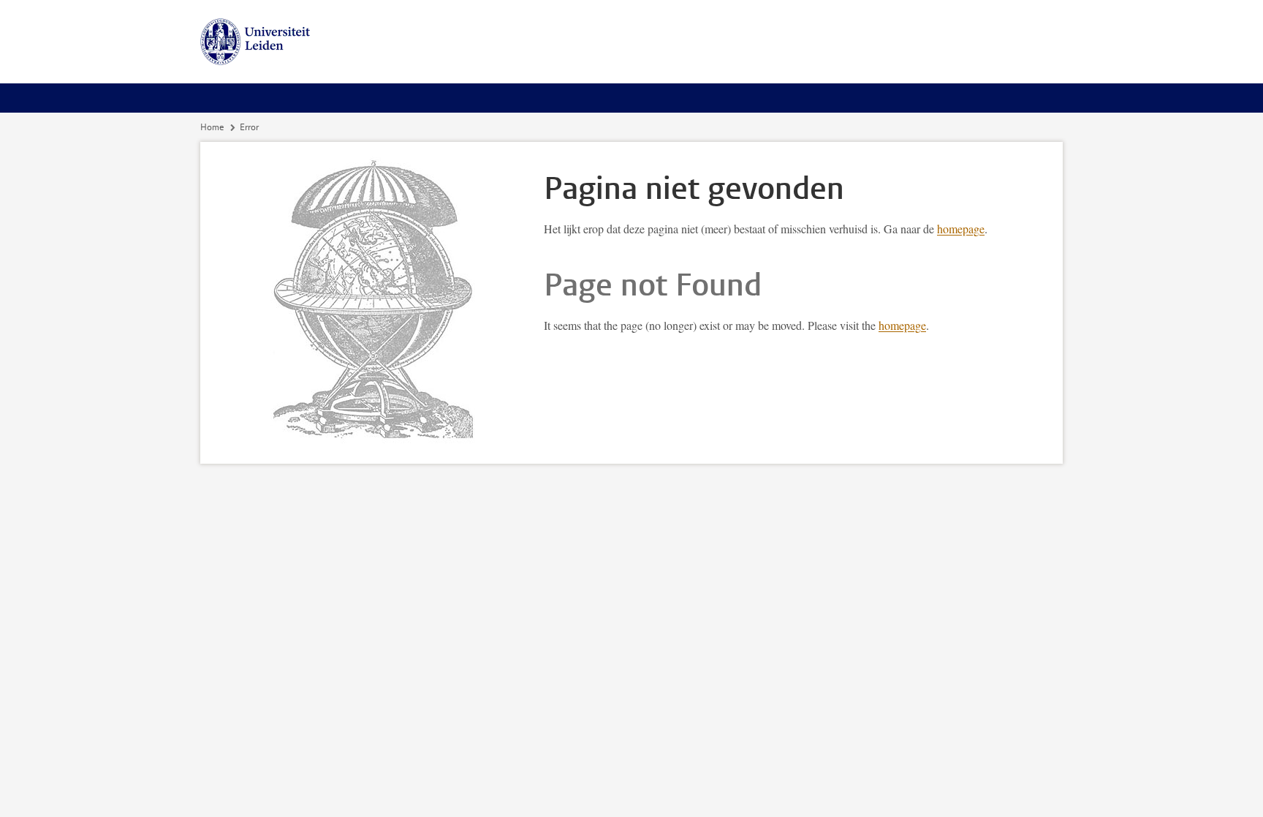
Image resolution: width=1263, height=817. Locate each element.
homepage (961, 228)
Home (212, 127)
